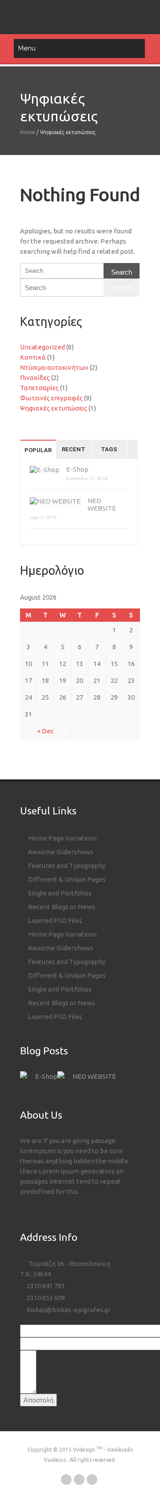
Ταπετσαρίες (39, 387)
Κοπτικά (33, 357)
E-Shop (77, 469)
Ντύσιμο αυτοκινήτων (54, 367)
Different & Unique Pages (66, 879)
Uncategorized (42, 347)
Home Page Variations (62, 838)
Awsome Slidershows (60, 852)
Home (27, 132)
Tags (109, 449)
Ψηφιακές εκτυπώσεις (53, 408)
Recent (73, 449)
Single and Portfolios (59, 893)
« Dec (45, 731)
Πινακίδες (35, 377)
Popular (38, 450)
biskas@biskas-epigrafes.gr (68, 1309)
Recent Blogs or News (61, 906)
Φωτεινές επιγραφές (51, 398)
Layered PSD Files (54, 920)
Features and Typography (66, 865)
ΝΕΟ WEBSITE (94, 1076)
